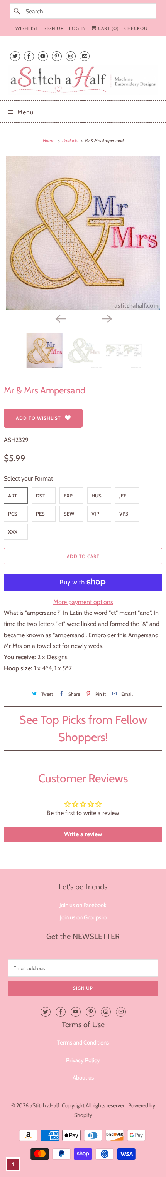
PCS (12, 514)
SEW (69, 514)
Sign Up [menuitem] (54, 28)
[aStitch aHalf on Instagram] (71, 56)
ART (12, 495)
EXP (68, 495)
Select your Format (28, 478)
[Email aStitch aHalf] (85, 56)
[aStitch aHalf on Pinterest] (57, 56)
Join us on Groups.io (83, 917)
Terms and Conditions (83, 1042)
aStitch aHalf (44, 1105)
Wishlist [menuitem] (26, 28)
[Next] (106, 318)
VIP (95, 514)
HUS (96, 495)
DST (40, 495)
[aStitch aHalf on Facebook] (29, 56)
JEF (122, 495)
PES (40, 514)
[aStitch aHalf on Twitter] (15, 56)
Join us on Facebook (83, 905)
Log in (77, 28)
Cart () (108, 28)
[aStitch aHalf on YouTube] (43, 56)
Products (70, 140)
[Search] (17, 11)
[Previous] (59, 318)
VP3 (123, 514)
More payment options (83, 602)
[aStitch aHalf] (83, 80)
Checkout (137, 28)
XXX (12, 532)
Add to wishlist (38, 418)
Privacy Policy (83, 1060)
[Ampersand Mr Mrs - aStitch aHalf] (83, 233)
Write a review (83, 834)
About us (83, 1077)
